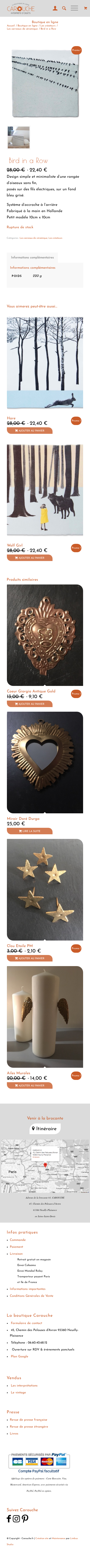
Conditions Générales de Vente (31, 1296)
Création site (42, 1538)
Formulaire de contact (26, 1323)
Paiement (16, 1247)
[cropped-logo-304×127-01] (37, 8)
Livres (14, 1433)
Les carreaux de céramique (34, 238)
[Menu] (72, 8)
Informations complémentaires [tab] (32, 257)
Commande (18, 1240)
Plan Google (19, 1356)
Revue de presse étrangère (29, 1426)
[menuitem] (53, 8)
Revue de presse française (28, 1419)
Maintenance (58, 1538)
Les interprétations (24, 1385)
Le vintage (18, 1392)
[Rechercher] (62, 8)
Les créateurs (55, 238)
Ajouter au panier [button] (31, 431)
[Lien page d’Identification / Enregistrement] (53, 8)
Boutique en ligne (45, 22)
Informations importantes (27, 1289)
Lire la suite (31, 831)
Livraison (16, 1254)
